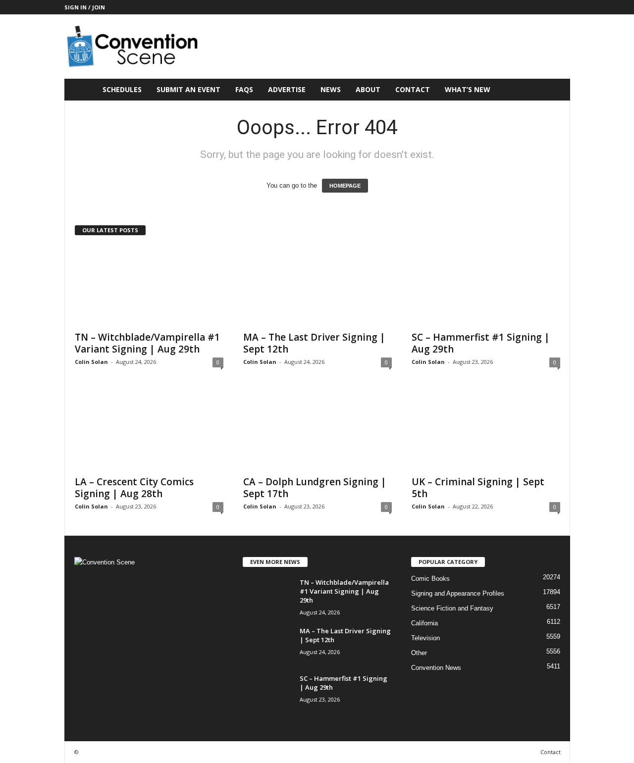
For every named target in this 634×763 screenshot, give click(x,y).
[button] (555, 90)
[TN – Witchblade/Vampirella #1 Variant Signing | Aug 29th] (149, 285)
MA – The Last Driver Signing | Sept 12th (314, 343)
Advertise (287, 89)
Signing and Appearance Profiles (457, 593)
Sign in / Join (84, 7)
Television (425, 638)
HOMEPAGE (345, 186)
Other (419, 653)
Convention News (436, 667)
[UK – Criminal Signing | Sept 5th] (486, 430)
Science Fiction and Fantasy (452, 608)
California (424, 623)
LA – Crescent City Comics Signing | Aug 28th (134, 487)
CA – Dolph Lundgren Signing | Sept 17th (314, 487)
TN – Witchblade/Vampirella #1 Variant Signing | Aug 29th (147, 343)
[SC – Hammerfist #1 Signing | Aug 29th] (486, 285)
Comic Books (430, 578)
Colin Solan (91, 361)
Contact (412, 89)
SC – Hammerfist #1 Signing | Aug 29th (481, 343)
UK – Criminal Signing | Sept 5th (478, 487)
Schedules (122, 89)
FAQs (244, 89)
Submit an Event (188, 89)
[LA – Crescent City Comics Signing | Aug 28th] (149, 430)
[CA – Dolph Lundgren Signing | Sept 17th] (317, 430)
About (368, 89)
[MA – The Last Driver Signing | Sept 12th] (317, 285)
